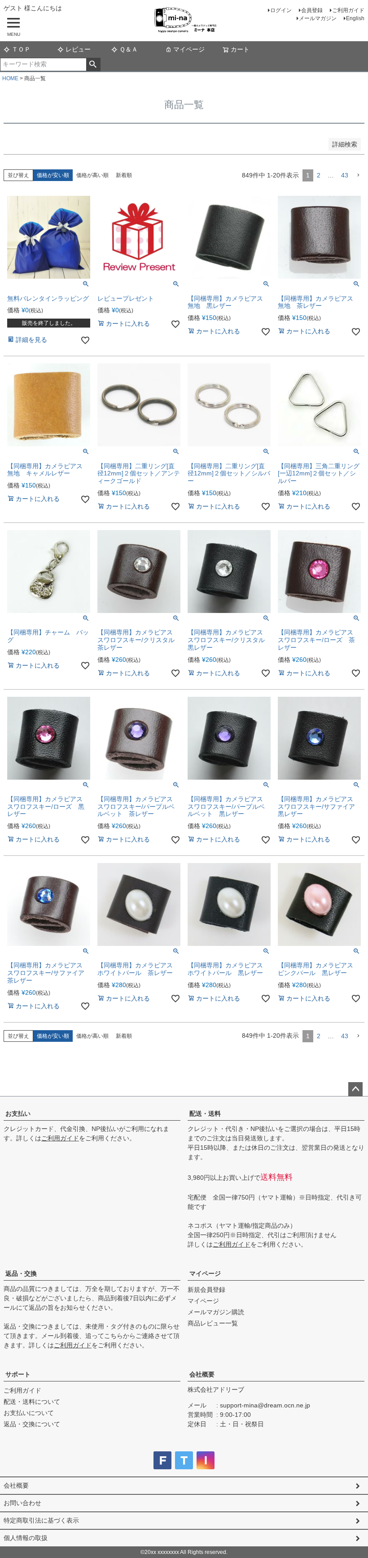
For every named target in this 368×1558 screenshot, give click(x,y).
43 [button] (344, 175)
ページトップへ (355, 1089)
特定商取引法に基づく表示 (41, 1520)
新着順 (124, 175)
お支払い (18, 1113)
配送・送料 (205, 1113)
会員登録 (312, 10)
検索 (93, 64)
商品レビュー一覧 (213, 1323)
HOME (10, 78)
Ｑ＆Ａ (128, 49)
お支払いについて (29, 1412)
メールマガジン (318, 18)
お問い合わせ (22, 1502)
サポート (18, 1374)
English (355, 18)
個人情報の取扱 (26, 1537)
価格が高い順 (92, 175)
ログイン (281, 10)
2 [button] (318, 175)
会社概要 (202, 1374)
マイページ (189, 49)
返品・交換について (32, 1424)
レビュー (78, 49)
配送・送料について (32, 1401)
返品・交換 (21, 1273)
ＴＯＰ (21, 49)
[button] (358, 175)
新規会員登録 (206, 1289)
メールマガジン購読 (216, 1312)
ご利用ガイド (348, 10)
